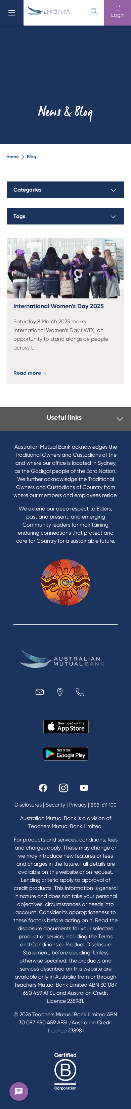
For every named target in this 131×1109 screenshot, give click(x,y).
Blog (31, 157)
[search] (94, 11)
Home (12, 157)
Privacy (78, 805)
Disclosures (28, 805)
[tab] (67, 419)
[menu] (12, 13)
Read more (27, 373)
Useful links (64, 417)
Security (55, 805)
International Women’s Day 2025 (58, 306)
